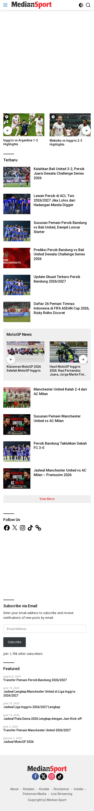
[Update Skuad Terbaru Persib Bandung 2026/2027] (16, 285)
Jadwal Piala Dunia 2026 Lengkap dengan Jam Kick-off (42, 718)
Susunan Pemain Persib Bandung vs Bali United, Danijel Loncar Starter (60, 227)
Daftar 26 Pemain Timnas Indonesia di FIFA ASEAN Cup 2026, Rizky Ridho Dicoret (61, 308)
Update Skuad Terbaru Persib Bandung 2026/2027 (57, 279)
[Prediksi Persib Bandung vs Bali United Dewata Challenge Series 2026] (16, 258)
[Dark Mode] (81, 5)
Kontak (44, 789)
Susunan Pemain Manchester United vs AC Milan (57, 418)
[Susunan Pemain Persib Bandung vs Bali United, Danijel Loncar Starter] (16, 231)
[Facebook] (35, 777)
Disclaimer (61, 789)
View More (47, 499)
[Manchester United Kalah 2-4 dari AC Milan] (16, 397)
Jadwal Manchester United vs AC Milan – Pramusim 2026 (60, 472)
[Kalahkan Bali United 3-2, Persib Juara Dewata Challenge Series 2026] (16, 177)
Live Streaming (61, 794)
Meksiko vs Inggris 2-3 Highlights (66, 142)
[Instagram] (51, 777)
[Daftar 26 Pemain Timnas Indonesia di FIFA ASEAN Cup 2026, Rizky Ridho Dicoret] (16, 312)
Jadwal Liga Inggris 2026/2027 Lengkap (31, 707)
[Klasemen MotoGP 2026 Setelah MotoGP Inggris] (25, 351)
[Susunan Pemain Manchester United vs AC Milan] (16, 424)
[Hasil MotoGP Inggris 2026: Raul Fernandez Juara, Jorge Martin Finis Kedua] (68, 351)
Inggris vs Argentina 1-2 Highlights (20, 142)
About (14, 789)
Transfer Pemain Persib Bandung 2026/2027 (35, 680)
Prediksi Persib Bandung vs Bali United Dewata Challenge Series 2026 (59, 254)
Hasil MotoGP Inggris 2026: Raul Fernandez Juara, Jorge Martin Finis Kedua (68, 371)
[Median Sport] (31, 5)
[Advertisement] (47, 61)
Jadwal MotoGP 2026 (18, 741)
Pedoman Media (34, 794)
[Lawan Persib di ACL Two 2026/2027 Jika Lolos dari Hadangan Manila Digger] (16, 204)
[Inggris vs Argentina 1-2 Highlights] (23, 124)
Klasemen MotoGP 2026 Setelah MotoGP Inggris (24, 368)
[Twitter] (43, 777)
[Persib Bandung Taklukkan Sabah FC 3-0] (16, 451)
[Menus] (6, 5)
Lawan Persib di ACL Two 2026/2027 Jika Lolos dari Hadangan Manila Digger (54, 200)
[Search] (88, 5)
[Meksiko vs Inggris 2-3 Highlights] (70, 124)
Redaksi (29, 789)
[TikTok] (59, 776)
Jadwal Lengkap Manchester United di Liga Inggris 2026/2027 (39, 693)
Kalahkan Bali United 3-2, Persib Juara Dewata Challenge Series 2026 (59, 173)
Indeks (79, 789)
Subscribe (14, 642)
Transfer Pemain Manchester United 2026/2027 (37, 730)
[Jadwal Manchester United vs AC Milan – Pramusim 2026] (16, 478)
